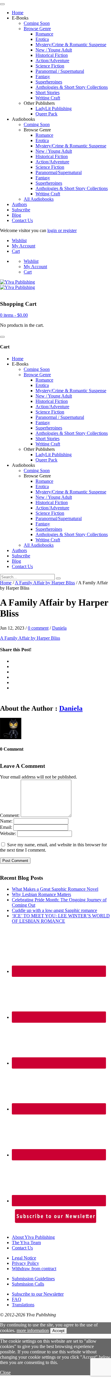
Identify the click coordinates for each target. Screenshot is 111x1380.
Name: (6, 821)
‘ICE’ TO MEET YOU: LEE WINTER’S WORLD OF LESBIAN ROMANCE (61, 918)
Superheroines (49, 81)
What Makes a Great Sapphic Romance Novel (55, 889)
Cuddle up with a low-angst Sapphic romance (54, 910)
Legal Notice (24, 1257)
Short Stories (47, 92)
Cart (16, 251)
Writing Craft (48, 97)
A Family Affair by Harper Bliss (45, 582)
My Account (23, 245)
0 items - (14, 315)
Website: (8, 833)
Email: (6, 827)
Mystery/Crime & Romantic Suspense (71, 44)
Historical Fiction (52, 55)
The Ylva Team (26, 1242)
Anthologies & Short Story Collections (72, 87)
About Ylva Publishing (33, 1237)
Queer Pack (46, 113)
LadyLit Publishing (54, 108)
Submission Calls (28, 1283)
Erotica (42, 39)
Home (17, 12)
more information (33, 1330)
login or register (62, 230)
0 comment (38, 628)
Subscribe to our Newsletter (38, 1294)
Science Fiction (50, 65)
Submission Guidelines (33, 1278)
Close (5, 1372)
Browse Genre (37, 28)
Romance (44, 33)
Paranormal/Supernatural (59, 172)
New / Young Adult (54, 49)
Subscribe (21, 209)
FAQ (16, 1299)
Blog (16, 215)
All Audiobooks (39, 199)
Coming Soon (37, 23)
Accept (58, 1330)
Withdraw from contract (34, 1268)
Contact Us (22, 220)
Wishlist (19, 240)
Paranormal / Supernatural (60, 71)
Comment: (10, 815)
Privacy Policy (25, 1263)
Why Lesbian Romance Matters (41, 894)
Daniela (59, 628)
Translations (23, 1304)
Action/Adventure (52, 60)
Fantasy (43, 76)
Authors (19, 204)
